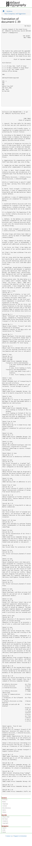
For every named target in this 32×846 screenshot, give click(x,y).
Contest (4, 806)
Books (4, 802)
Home (4, 832)
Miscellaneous (6, 808)
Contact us (9, 836)
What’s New (5, 817)
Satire (4, 810)
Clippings (5, 804)
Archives (9, 11)
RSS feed (5, 819)
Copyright (5, 823)
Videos (4, 812)
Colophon (5, 821)
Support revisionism (20, 836)
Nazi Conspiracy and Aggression (15, 14)
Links (3, 830)
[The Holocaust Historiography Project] (16, 4)
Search (4, 828)
